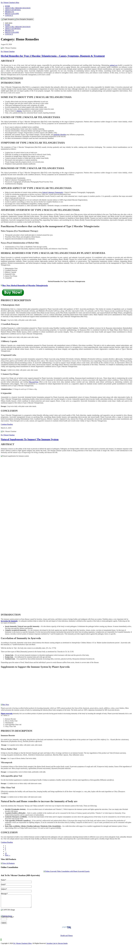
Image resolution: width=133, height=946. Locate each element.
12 (6, 853)
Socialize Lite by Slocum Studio (57, 943)
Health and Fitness (66, 935)
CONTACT (9, 15)
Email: (3, 884)
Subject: (4, 889)
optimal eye (114, 65)
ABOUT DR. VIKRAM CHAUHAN (17, 8)
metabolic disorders (60, 134)
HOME (7, 6)
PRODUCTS (9, 12)
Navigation (29, 19)
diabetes (19, 111)
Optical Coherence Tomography (52, 192)
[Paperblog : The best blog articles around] (66, 928)
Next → (7, 855)
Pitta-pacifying (33, 382)
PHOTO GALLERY (12, 13)
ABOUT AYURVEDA (13, 10)
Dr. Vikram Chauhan (8, 51)
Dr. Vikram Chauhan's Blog (10, 2)
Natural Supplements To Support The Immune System (29, 439)
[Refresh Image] (6, 916)
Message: (4, 893)
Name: (3, 880)
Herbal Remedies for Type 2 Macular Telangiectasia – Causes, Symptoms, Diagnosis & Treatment (53, 56)
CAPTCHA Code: (7, 917)
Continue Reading (7, 424)
